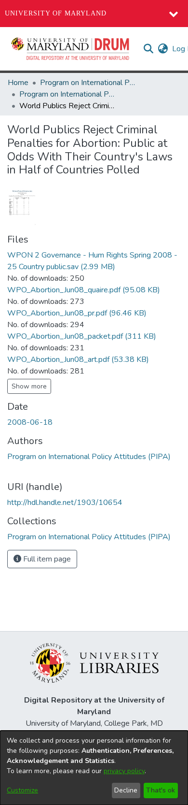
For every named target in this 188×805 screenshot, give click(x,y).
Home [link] (18, 82)
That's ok (160, 790)
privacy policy (124, 771)
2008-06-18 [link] (30, 422)
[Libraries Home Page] (94, 662)
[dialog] (94, 768)
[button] (70, 49)
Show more (29, 386)
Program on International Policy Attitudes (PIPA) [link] (88, 82)
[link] (83, 290)
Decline (125, 790)
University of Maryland (56, 13)
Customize (22, 790)
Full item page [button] (46, 559)
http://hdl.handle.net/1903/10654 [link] (64, 502)
